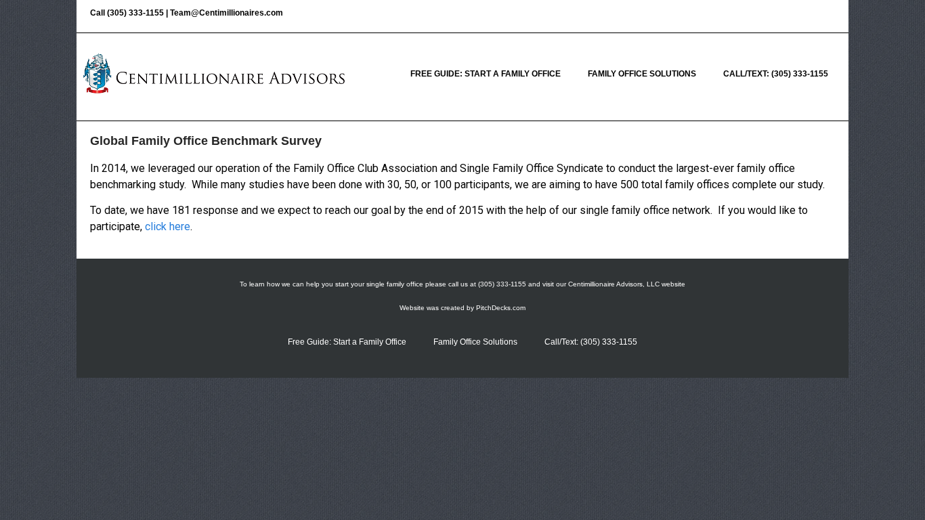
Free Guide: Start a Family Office (485, 74)
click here (167, 226)
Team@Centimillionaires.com (226, 13)
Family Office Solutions (642, 74)
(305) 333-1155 (135, 13)
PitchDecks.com (500, 307)
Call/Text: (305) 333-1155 (775, 74)
